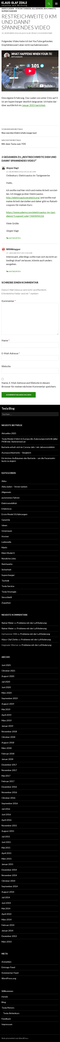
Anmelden (6, 961)
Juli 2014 (6, 897)
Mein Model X (8, 553)
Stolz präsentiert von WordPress (15, 1038)
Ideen (4, 525)
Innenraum (7, 531)
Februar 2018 (8, 753)
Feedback (6, 1018)
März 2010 (7, 941)
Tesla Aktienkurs (11, 1013)
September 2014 (10, 886)
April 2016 (6, 820)
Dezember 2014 (9, 869)
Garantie (6, 519)
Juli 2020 (6, 681)
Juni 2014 (6, 903)
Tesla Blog (8, 408)
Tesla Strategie (9, 591)
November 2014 (9, 875)
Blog (4, 1002)
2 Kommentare (45, 33)
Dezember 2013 (9, 936)
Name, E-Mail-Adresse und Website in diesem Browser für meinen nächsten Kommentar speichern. (29, 384)
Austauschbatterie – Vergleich (16, 452)
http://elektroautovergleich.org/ (23, 197)
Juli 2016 (6, 809)
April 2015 (6, 853)
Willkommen (7, 991)
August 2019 (8, 704)
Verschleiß (7, 597)
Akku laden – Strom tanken (14, 486)
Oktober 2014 (8, 880)
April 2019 (6, 715)
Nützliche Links (9, 558)
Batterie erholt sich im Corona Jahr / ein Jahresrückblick (28, 447)
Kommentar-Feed (10, 972)
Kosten (5, 536)
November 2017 (9, 770)
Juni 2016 (6, 814)
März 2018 (7, 748)
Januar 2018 (7, 759)
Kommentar (9, 300)
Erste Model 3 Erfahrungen (14, 514)
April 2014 (6, 914)
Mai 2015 (6, 847)
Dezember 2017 (9, 764)
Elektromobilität (9, 503)
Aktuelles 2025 (9, 433)
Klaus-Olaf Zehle (28, 33)
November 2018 (9, 731)
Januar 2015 (7, 864)
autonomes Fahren (11, 497)
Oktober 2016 (8, 798)
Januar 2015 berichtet (33, 105)
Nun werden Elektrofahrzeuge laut (19, 131)
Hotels (5, 996)
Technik (5, 580)
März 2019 (7, 720)
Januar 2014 (7, 930)
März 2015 (7, 858)
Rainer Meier (8, 623)
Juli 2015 (6, 836)
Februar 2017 (8, 781)
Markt (4, 547)
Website (6, 366)
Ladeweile (6, 542)
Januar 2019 (7, 726)
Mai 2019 (6, 709)
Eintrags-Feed (8, 967)
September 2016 (10, 803)
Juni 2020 (6, 687)
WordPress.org (9, 978)
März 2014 (7, 919)
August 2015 (8, 831)
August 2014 (8, 892)
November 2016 (9, 792)
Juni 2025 (6, 665)
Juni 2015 (6, 842)
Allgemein (37, 8)
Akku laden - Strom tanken (16, 8)
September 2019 (10, 698)
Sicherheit (6, 569)
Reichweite (50, 8)
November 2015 (9, 825)
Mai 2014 (6, 908)
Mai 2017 (6, 775)
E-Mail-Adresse (11, 353)
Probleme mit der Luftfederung (32, 623)
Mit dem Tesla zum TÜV (14, 142)
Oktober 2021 (8, 670)
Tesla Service (8, 586)
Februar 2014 (8, 925)
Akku (4, 481)
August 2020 (8, 676)
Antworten (15, 238)
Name (6, 340)
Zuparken (6, 602)
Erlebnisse (7, 508)
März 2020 (7, 692)
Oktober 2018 (8, 737)
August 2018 (8, 742)
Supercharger (9, 11)
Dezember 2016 (9, 786)
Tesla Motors (8, 1007)
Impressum (7, 1024)
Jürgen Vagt (12, 168)
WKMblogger (13, 249)
